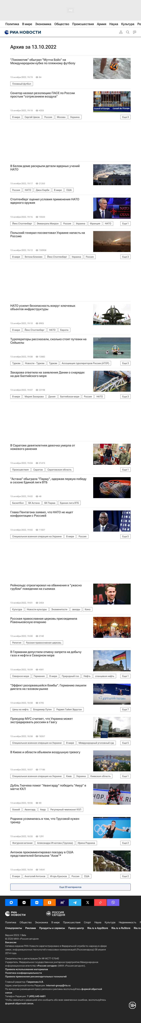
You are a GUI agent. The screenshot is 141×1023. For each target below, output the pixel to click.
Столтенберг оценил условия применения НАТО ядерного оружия (44, 201)
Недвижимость (127, 922)
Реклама (30, 928)
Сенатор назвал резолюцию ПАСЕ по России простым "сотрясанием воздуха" (42, 94)
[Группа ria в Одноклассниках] (49, 902)
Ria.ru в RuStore (120, 928)
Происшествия (71, 922)
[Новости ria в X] (88, 902)
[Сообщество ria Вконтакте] (37, 902)
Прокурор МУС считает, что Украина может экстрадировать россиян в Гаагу (41, 720)
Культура (110, 922)
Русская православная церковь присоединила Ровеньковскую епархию (43, 620)
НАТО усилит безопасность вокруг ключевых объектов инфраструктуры (42, 307)
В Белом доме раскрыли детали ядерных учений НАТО (45, 167)
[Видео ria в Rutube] (62, 902)
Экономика (41, 922)
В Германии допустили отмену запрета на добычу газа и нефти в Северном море (46, 653)
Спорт (87, 922)
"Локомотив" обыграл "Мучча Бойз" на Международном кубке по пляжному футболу (42, 61)
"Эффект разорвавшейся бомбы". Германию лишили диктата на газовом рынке (48, 687)
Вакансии (10, 942)
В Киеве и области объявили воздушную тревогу (45, 752)
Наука (97, 922)
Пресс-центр (76, 928)
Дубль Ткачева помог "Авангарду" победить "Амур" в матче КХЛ (48, 787)
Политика (10, 922)
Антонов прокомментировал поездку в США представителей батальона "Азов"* (41, 853)
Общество (26, 922)
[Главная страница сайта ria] (22, 32)
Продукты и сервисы (52, 928)
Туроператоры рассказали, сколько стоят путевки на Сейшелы (48, 340)
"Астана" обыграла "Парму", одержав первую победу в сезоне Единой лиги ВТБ (48, 480)
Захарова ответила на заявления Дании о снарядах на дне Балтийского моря (47, 374)
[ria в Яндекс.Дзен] (24, 902)
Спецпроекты (13, 928)
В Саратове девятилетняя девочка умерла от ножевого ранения (42, 447)
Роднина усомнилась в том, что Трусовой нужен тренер (44, 820)
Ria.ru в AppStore (97, 928)
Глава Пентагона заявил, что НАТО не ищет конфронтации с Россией (41, 513)
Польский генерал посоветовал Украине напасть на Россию (47, 234)
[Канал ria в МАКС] (11, 902)
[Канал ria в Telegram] (75, 902)
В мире (55, 922)
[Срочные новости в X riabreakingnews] (100, 902)
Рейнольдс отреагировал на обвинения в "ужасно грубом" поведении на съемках (46, 587)
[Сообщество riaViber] (113, 902)
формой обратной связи (19, 1003)
